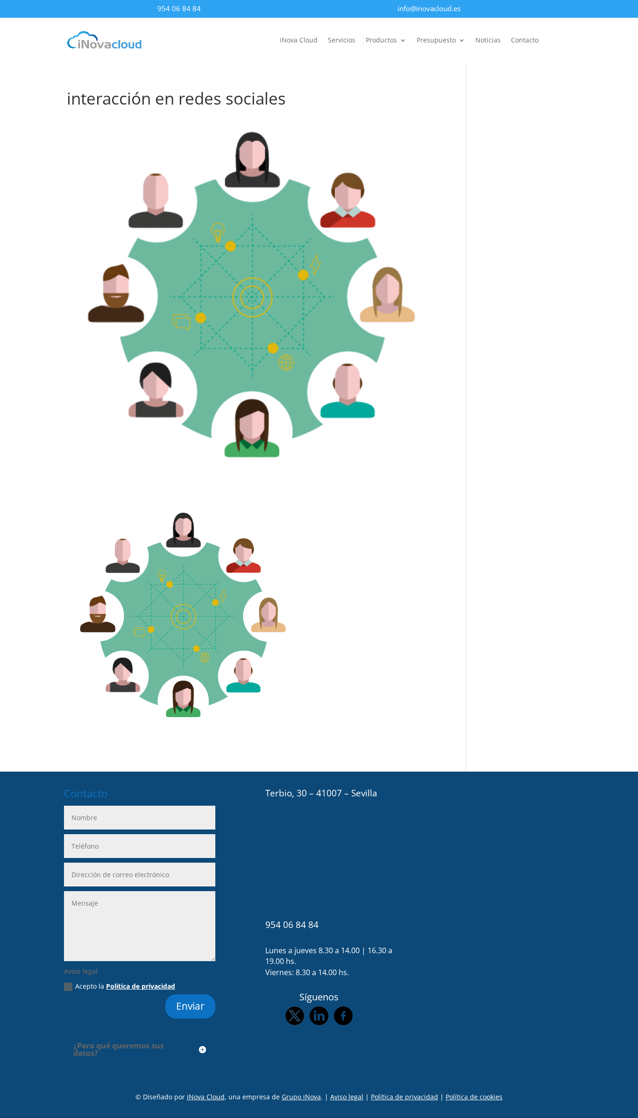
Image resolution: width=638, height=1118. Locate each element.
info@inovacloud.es (429, 8)
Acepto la (125, 986)
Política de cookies (474, 1096)
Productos (381, 40)
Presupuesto (436, 40)
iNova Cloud (299, 40)
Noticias (488, 40)
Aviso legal (346, 1096)
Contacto (525, 40)
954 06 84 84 (179, 8)
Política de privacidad (140, 986)
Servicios (341, 40)
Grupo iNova (301, 1096)
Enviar (190, 1006)
